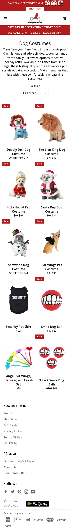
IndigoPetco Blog (15, 473)
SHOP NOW (35, 9)
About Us (10, 467)
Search (8, 413)
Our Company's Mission (20, 461)
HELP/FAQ (11, 443)
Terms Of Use (13, 437)
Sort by (35, 86)
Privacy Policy (13, 431)
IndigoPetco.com (22, 513)
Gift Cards (10, 425)
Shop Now (11, 419)
